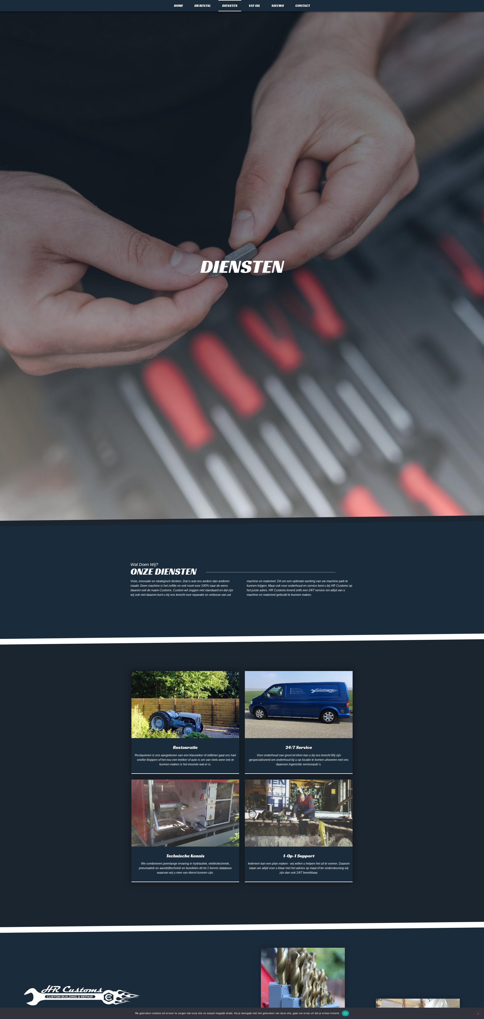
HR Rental (202, 5)
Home (178, 5)
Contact (302, 5)
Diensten (229, 5)
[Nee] (478, 1013)
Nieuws (277, 5)
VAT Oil (254, 5)
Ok (345, 1013)
